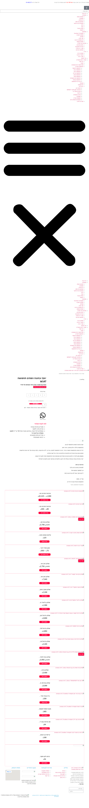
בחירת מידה (42, 391)
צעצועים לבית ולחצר (78, 23)
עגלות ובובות (80, 28)
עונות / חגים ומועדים (81, 60)
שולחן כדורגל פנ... (44, 641)
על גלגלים (81, 20)
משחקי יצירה (80, 53)
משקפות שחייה (77, 98)
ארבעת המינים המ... (44, 493)
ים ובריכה (81, 86)
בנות (82, 26)
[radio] (44, 395)
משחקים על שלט (79, 21)
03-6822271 (29, 2)
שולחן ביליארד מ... (44, 602)
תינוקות (81, 30)
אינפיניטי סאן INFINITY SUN (74, 89)
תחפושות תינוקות (77, 68)
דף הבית (84, 13)
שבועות (81, 83)
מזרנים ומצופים (77, 94)
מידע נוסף (44, 541)
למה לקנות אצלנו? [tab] (40, 424)
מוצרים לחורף (80, 101)
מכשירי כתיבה (80, 55)
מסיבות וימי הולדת (81, 43)
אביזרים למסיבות (79, 46)
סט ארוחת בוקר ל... (44, 722)
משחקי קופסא (80, 41)
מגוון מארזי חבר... (44, 548)
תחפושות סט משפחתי (75, 78)
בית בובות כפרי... (44, 696)
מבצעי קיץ (78, 88)
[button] (44, 191)
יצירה (85, 51)
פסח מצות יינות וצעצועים (77, 65)
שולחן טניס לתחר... (44, 657)
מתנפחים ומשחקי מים (75, 99)
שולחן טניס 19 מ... (44, 683)
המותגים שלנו (80, 16)
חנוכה (82, 63)
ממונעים (81, 18)
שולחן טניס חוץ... (44, 522)
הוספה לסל (35, 403)
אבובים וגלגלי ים (77, 91)
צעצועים (84, 15)
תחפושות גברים (77, 73)
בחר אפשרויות (44, 500)
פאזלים (81, 36)
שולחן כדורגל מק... (44, 615)
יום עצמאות (80, 84)
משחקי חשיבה (80, 35)
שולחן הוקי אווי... (44, 563)
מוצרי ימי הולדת (79, 48)
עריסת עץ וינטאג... (44, 735)
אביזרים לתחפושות (76, 81)
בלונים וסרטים (80, 45)
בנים (82, 25)
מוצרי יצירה (80, 56)
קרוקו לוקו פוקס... (44, 756)
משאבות (79, 96)
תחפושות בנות (77, 71)
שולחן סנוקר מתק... (44, 589)
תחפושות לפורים (79, 66)
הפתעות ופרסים (79, 50)
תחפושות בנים (77, 70)
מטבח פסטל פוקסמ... (44, 709)
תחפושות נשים (77, 74)
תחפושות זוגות (77, 76)
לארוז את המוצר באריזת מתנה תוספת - (34, 407)
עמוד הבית (81, 373)
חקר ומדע (81, 38)
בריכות (79, 93)
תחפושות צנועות (77, 79)
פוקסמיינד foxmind (78, 33)
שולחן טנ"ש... (44, 670)
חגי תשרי (81, 61)
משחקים (84, 31)
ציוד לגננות (83, 58)
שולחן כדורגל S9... (44, 628)
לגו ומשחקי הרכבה (79, 40)
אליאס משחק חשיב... (44, 535)
